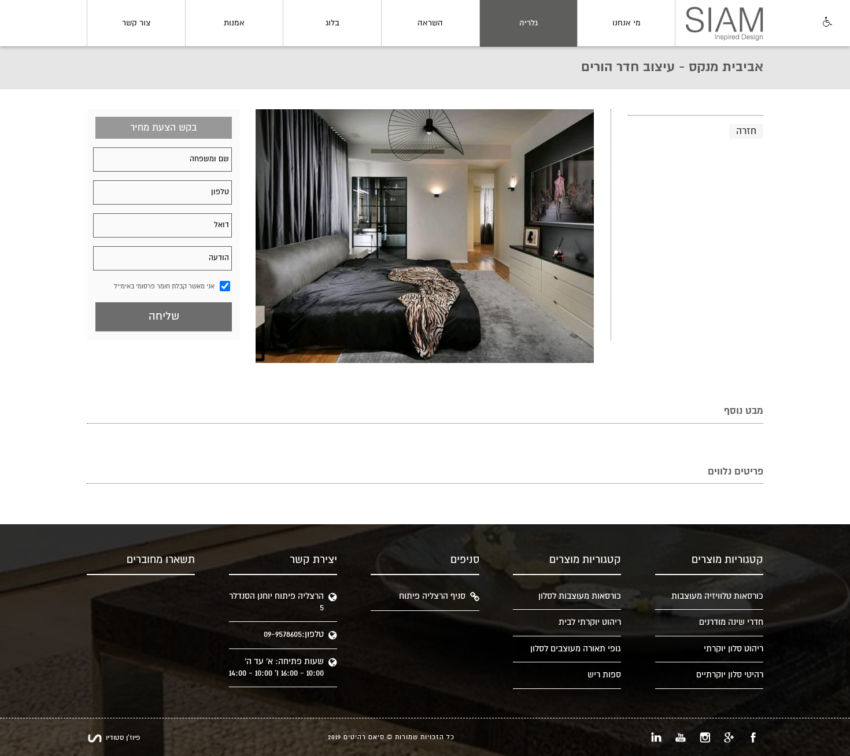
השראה (430, 23)
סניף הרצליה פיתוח (432, 596)
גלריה (528, 23)
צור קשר (136, 23)
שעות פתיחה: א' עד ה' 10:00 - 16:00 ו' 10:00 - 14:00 (276, 667)
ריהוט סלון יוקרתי (733, 649)
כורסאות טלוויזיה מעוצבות (717, 596)
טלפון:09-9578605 (294, 634)
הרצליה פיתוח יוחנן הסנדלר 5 (276, 602)
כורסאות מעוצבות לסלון (579, 596)
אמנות (234, 23)
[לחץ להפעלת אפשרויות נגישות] (826, 22)
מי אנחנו (626, 23)
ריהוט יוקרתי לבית (590, 622)
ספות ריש (604, 675)
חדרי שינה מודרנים (731, 622)
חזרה (746, 131)
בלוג (332, 23)
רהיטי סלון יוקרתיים (729, 675)
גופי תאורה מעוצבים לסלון (575, 649)
